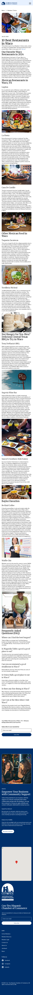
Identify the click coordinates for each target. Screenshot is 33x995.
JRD (15, 984)
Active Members (6, 934)
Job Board (4, 948)
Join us (23, 49)
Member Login (5, 939)
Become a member (8, 831)
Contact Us (5, 942)
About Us (4, 945)
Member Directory (6, 936)
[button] (29, 3)
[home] (9, 3)
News (3, 951)
